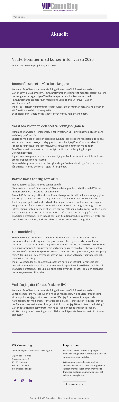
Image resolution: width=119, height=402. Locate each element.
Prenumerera (74, 384)
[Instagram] (23, 381)
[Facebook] (15, 381)
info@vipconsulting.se (22, 368)
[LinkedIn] (30, 381)
